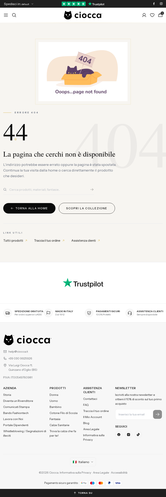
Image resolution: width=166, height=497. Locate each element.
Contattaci (90, 399)
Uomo (54, 401)
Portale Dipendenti (15, 425)
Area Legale (91, 429)
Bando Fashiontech (16, 413)
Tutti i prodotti (13, 240)
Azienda (9, 388)
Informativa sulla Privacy (93, 437)
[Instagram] (128, 434)
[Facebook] (118, 434)
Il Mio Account (92, 417)
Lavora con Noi (13, 419)
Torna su (85, 492)
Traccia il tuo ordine (47, 240)
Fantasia (55, 419)
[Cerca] (92, 189)
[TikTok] (138, 434)
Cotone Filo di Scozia (64, 413)
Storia (7, 395)
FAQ (86, 405)
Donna (54, 395)
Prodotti (58, 388)
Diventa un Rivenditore (18, 401)
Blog (86, 423)
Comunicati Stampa (16, 407)
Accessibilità (119, 472)
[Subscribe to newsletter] (157, 414)
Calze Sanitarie (59, 425)
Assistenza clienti (83, 240)
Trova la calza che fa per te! (63, 433)
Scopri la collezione (86, 208)
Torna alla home (31, 208)
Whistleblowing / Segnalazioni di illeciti (24, 433)
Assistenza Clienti (92, 390)
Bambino (56, 407)
